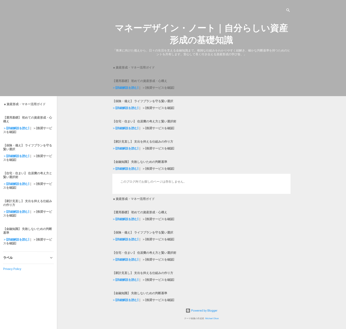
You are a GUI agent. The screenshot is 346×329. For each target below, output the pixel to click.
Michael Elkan (212, 318)
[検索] (288, 11)
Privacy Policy (12, 269)
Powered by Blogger (203, 310)
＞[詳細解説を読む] (125, 88)
